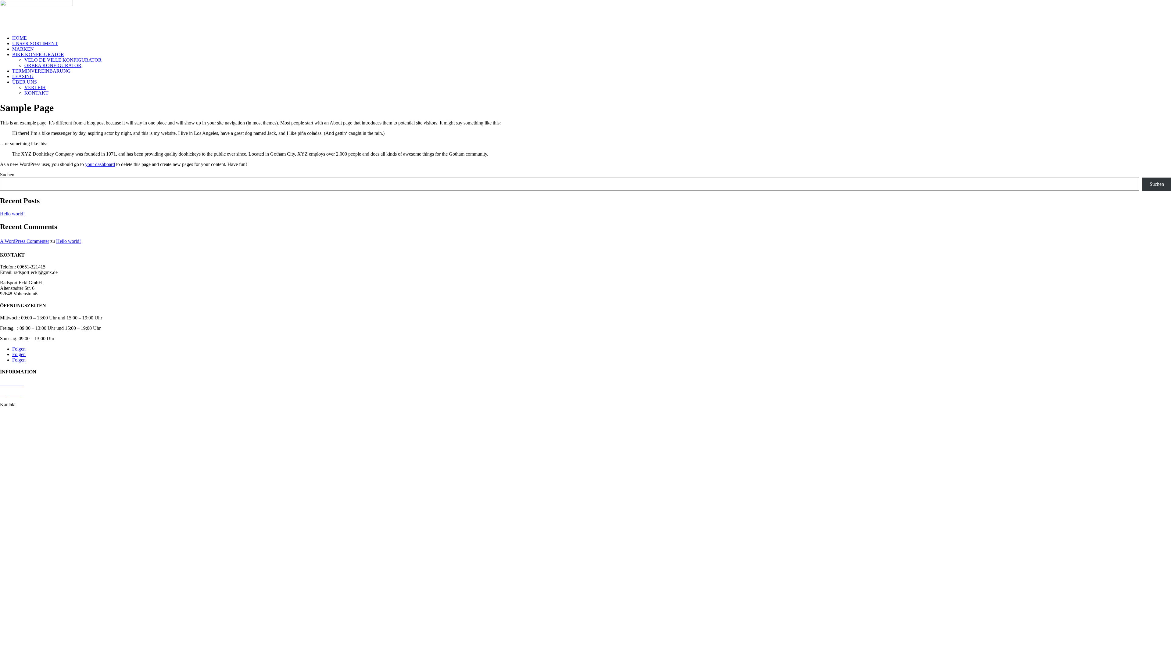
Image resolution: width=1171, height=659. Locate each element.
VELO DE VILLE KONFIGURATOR (63, 60)
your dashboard (100, 164)
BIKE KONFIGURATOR (38, 54)
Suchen (7, 174)
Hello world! (12, 213)
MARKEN (23, 49)
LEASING (23, 76)
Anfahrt (7, 414)
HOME (19, 38)
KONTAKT (36, 92)
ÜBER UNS (24, 82)
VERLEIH (35, 87)
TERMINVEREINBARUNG (41, 71)
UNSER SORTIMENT (35, 43)
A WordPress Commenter (24, 241)
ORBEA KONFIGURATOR (52, 65)
